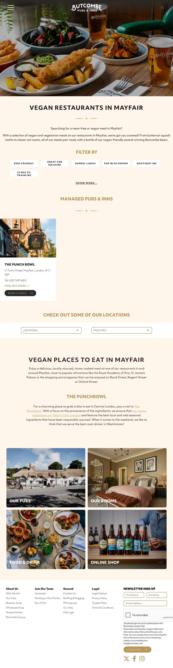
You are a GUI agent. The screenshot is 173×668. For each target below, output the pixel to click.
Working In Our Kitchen (47, 598)
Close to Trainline (24, 174)
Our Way (68, 607)
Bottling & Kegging (73, 598)
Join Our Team (44, 589)
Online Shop (105, 562)
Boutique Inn (147, 163)
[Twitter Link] (126, 659)
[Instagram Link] (142, 659)
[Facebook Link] (134, 659)
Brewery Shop (14, 603)
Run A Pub (40, 603)
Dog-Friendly (24, 163)
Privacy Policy (99, 598)
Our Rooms (104, 500)
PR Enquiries (70, 603)
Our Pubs (20, 500)
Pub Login (68, 612)
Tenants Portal (14, 612)
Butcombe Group (15, 617)
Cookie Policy (99, 603)
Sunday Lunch (85, 163)
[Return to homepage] (86, 7)
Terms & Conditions (103, 607)
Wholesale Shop (15, 607)
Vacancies (40, 593)
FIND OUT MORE (16, 285)
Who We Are (13, 593)
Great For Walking (54, 163)
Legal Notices (99, 593)
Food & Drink (24, 562)
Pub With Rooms (116, 163)
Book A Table (17, 293)
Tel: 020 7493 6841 (16, 280)
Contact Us (69, 593)
